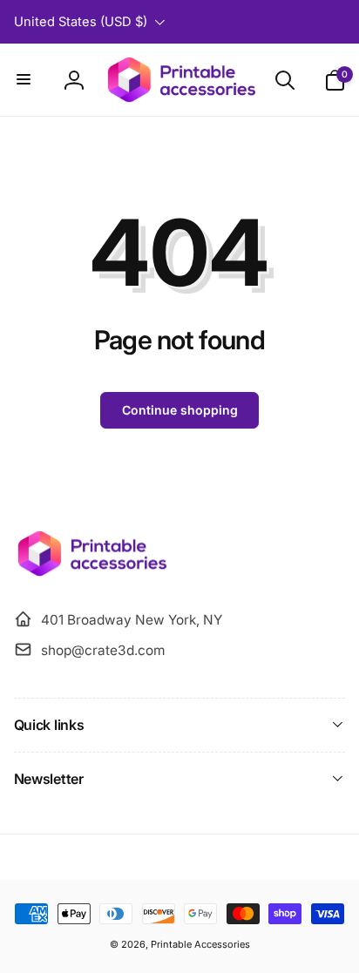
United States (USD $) (80, 22)
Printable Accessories (200, 944)
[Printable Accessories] (90, 575)
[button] (24, 80)
